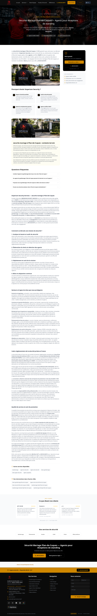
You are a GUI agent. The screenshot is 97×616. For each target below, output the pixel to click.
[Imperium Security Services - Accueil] (9, 2)
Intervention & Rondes (34, 583)
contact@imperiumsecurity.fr (15, 599)
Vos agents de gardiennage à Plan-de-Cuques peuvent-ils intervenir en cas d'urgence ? (32, 178)
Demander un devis (73, 62)
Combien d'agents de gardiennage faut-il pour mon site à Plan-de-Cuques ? (30, 174)
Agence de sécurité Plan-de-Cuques (38, 482)
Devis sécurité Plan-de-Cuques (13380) (20, 485)
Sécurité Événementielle (34, 581)
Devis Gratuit (71, 2)
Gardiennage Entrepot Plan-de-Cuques (42, 488)
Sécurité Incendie (33, 590)
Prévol (65, 534)
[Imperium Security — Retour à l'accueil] (16, 577)
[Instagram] (20, 603)
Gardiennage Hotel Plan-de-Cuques (39, 485)
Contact (80, 2)
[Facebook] (16, 603)
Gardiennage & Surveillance (35, 579)
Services (24, 2)
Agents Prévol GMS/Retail (34, 588)
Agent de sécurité (24, 469)
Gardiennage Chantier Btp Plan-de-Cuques (21, 488)
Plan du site (53, 590)
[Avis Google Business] (23, 603)
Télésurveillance (76, 534)
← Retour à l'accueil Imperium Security (24, 564)
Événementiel (32, 534)
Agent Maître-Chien (33, 586)
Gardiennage (15, 469)
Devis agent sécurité (16, 472)
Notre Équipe (32, 2)
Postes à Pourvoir (42, 2)
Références (52, 2)
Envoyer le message (81, 596)
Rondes (43, 534)
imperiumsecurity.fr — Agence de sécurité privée (16, 586)
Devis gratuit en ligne (54, 555)
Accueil (18, 2)
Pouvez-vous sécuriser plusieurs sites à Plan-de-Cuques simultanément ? (29, 187)
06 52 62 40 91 (61, 2)
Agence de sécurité (35, 469)
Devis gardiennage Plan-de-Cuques (20, 482)
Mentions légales (86, 613)
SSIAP (54, 534)
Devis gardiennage (45, 469)
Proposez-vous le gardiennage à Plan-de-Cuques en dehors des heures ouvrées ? (31, 182)
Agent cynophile (27, 472)
